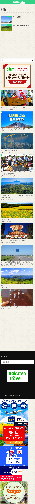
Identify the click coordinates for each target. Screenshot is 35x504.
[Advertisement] (17, 330)
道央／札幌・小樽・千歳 (12, 264)
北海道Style (11, 395)
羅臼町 (8, 308)
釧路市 (13, 242)
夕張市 (8, 152)
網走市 (13, 109)
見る (11, 152)
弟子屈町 (8, 287)
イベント (8, 109)
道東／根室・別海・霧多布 (8, 265)
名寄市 (13, 176)
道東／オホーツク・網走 (26, 264)
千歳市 (8, 221)
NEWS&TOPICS (10, 130)
